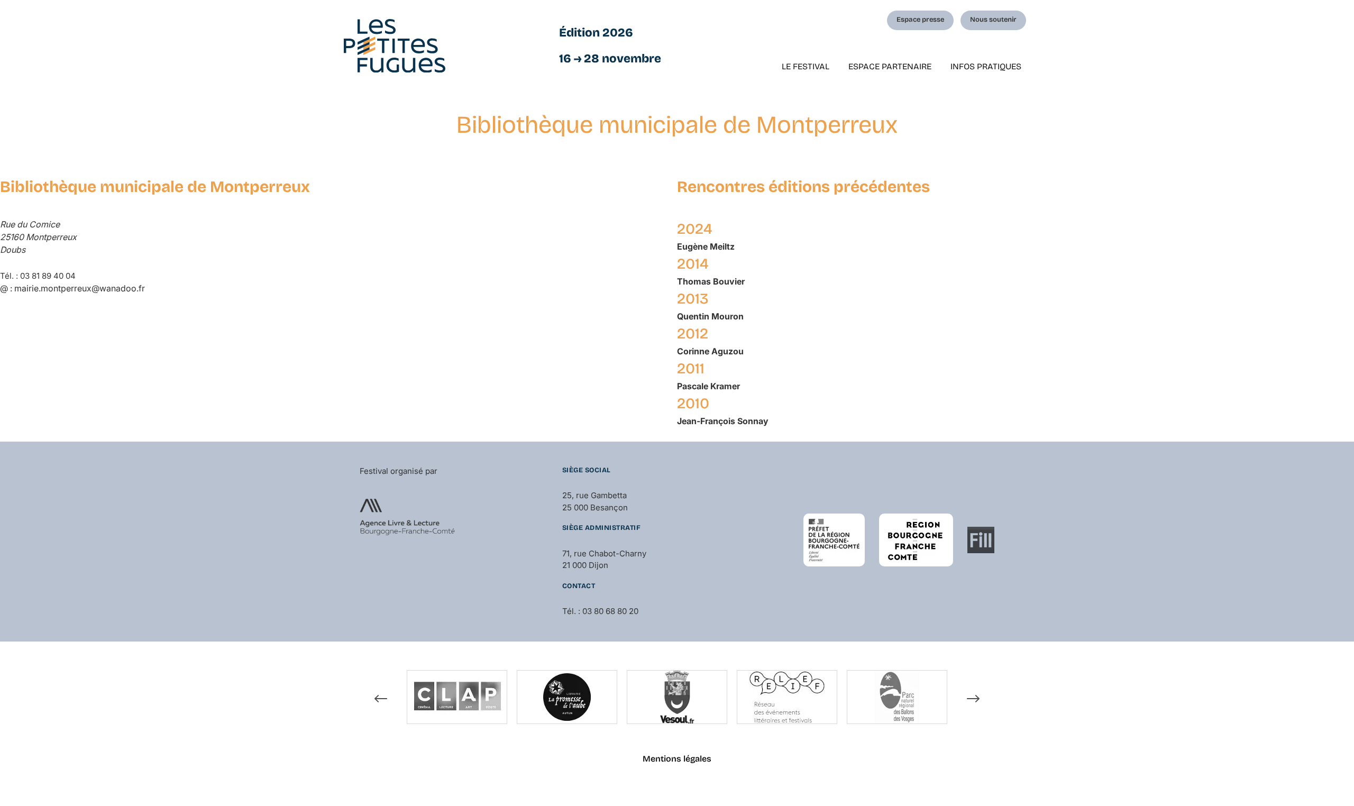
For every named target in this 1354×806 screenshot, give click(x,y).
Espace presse (920, 19)
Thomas (711, 281)
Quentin (710, 316)
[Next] (973, 698)
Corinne (710, 351)
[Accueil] (394, 45)
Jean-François (723, 421)
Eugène (706, 246)
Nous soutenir (993, 19)
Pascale (708, 386)
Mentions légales (677, 759)
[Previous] (381, 698)
